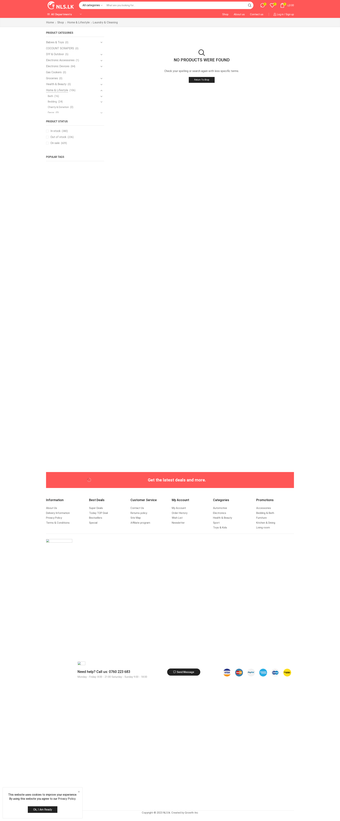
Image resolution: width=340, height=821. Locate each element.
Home (50, 22)
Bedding (52, 101)
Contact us (256, 14)
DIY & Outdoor (55, 54)
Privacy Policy (66, 798)
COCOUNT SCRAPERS (60, 48)
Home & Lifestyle (78, 22)
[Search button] (249, 5)
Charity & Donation (58, 107)
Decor (51, 112)
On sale (58, 143)
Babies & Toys (55, 42)
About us (239, 14)
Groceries (52, 78)
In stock (59, 131)
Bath (50, 96)
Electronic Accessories (60, 60)
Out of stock (62, 137)
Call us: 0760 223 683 (104, 672)
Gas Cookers (54, 72)
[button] (183, 672)
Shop (225, 14)
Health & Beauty (56, 84)
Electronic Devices (57, 66)
